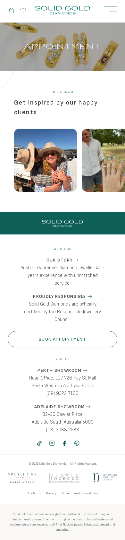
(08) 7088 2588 (62, 430)
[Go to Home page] (62, 10)
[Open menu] (110, 9)
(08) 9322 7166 (62, 393)
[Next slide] (104, 160)
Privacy (51, 493)
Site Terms (34, 493)
